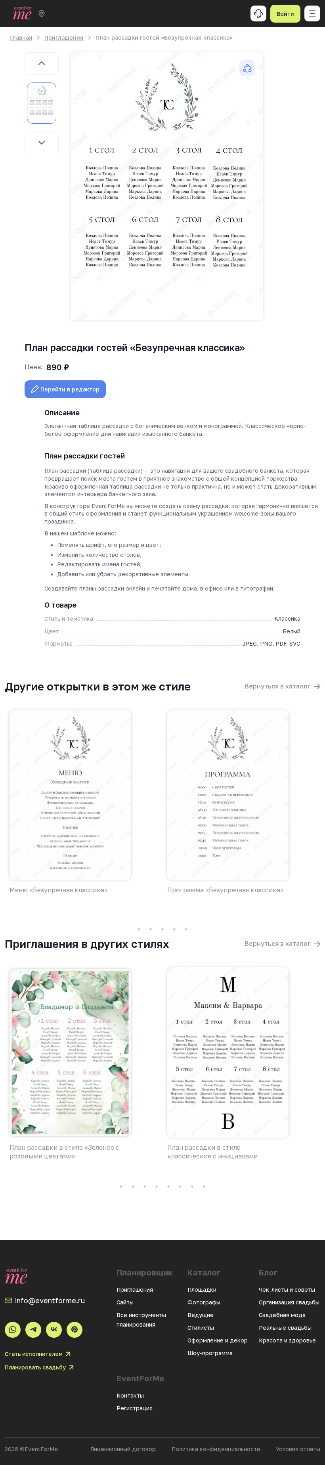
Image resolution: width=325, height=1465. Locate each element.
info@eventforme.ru (50, 1300)
